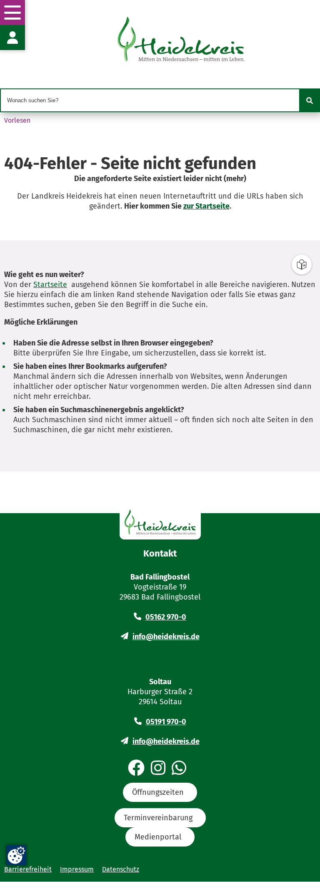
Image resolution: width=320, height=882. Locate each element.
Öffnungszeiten (158, 792)
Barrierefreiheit (28, 869)
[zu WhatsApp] (179, 769)
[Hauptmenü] (12, 12)
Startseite (50, 284)
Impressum (77, 869)
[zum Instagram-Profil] (158, 769)
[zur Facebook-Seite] (136, 769)
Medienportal (158, 837)
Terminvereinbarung (158, 817)
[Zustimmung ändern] (16, 855)
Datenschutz (120, 869)
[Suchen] (309, 100)
